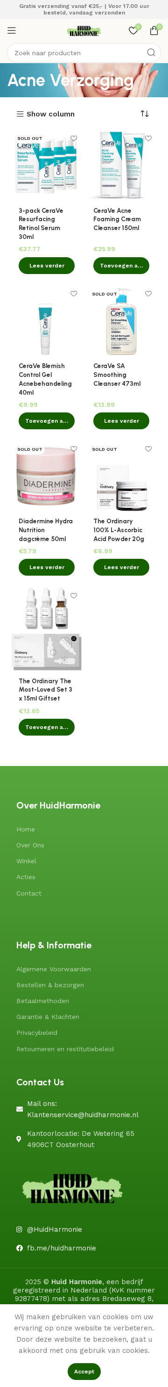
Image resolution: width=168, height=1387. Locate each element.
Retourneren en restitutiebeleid (65, 1049)
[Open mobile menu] (11, 30)
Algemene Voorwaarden (53, 969)
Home (25, 829)
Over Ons (30, 845)
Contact (29, 893)
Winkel (26, 861)
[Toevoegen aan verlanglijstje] (73, 138)
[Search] (151, 53)
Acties (25, 877)
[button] (121, 265)
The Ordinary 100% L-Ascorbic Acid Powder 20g (118, 529)
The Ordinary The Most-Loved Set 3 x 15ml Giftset (45, 689)
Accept (84, 1371)
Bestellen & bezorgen (50, 985)
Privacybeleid (36, 1032)
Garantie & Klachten (47, 1016)
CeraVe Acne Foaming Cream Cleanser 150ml (117, 219)
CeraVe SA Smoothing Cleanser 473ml (116, 374)
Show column (51, 114)
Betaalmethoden (42, 1000)
